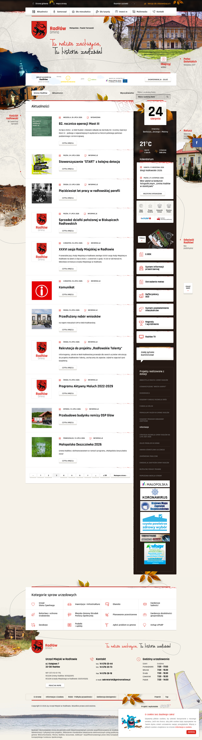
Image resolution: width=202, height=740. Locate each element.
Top (166, 697)
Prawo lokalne (150, 211)
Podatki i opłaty (78, 625)
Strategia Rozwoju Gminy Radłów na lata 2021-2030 (155, 436)
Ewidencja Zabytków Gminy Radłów (154, 463)
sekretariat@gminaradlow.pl (113, 679)
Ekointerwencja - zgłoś (158, 79)
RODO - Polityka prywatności (80, 697)
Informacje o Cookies (55, 697)
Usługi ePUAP (157, 625)
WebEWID (141, 211)
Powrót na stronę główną (48, 30)
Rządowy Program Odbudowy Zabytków (152, 420)
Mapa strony (61, 3)
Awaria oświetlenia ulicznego (152, 450)
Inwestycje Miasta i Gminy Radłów (154, 380)
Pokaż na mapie (55, 685)
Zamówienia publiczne (149, 456)
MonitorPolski (169, 211)
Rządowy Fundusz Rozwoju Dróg (153, 400)
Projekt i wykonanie (149, 706)
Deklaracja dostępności (106, 697)
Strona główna (41, 3)
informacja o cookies (183, 727)
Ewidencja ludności (155, 604)
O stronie (37, 697)
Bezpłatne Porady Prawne (150, 469)
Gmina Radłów (40, 93)
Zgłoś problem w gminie (150, 443)
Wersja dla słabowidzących (159, 3)
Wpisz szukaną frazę (146, 92)
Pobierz (142, 238)
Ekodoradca (145, 393)
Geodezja (43, 625)
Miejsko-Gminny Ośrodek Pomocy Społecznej (86, 614)
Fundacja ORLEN (146, 406)
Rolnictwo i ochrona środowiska (48, 614)
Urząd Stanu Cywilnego (47, 604)
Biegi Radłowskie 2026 (151, 170)
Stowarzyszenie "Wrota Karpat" (153, 387)
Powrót (158, 697)
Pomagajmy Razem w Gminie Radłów (154, 413)
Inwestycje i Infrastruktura (87, 604)
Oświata (116, 604)
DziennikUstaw (159, 211)
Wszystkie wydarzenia (152, 194)
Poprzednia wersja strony (151, 476)
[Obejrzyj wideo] (164, 60)
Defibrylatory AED (188, 288)
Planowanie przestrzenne (125, 614)
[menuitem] (41, 12)
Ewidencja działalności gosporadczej (161, 614)
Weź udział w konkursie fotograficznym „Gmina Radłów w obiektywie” (155, 183)
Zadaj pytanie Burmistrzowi (147, 354)
